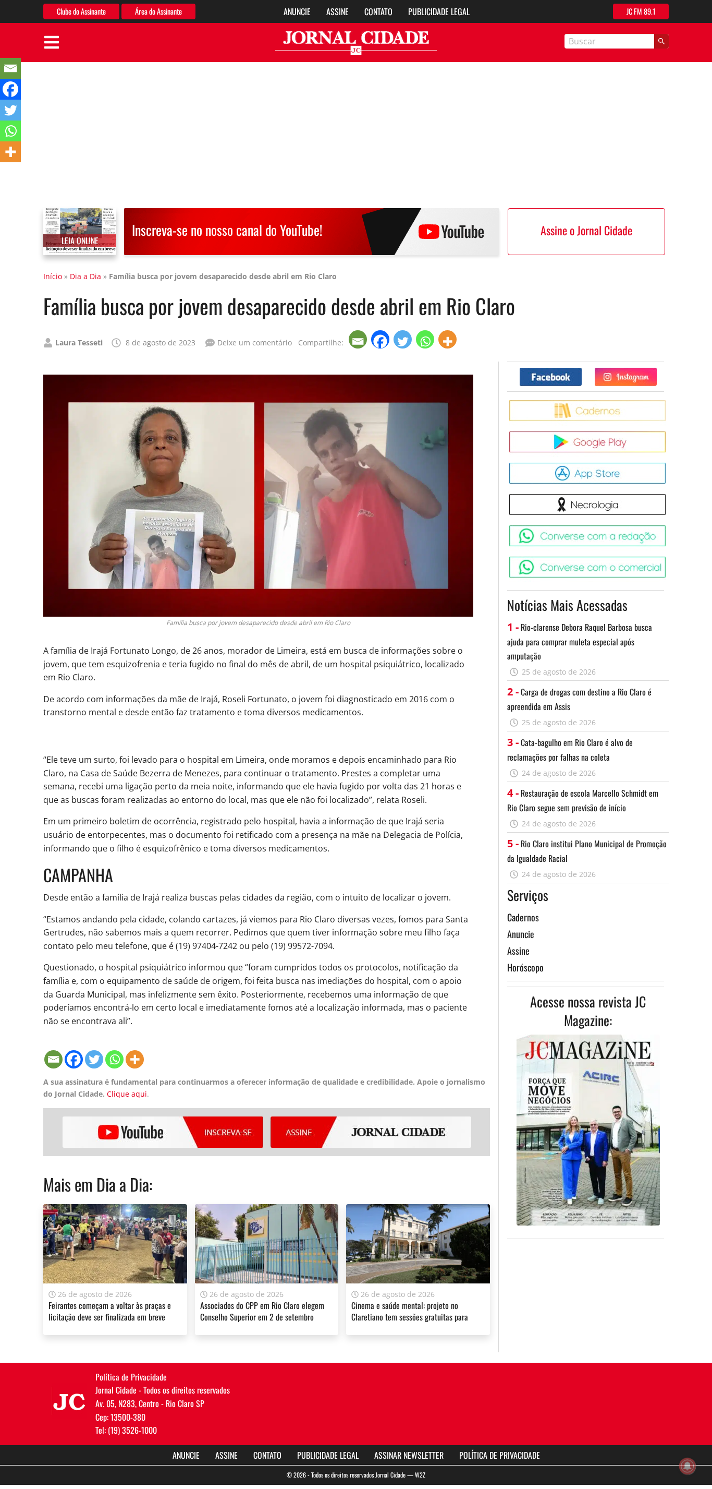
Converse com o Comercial (667, 560)
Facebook (581, 371)
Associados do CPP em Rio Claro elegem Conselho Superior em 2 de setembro (262, 1311)
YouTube (163, 1132)
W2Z (420, 1474)
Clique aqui (127, 1094)
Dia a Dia (85, 276)
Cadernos (523, 917)
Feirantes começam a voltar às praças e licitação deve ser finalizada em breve (109, 1311)
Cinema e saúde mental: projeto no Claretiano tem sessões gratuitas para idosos (409, 1317)
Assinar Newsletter (409, 1455)
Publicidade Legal (439, 11)
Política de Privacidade (499, 1455)
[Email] (359, 339)
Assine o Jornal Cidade (586, 230)
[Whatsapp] (426, 339)
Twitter (656, 371)
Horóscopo (525, 967)
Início (52, 276)
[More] (448, 339)
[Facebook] (381, 339)
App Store (667, 466)
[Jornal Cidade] (356, 43)
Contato (378, 11)
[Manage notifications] (687, 1466)
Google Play (667, 435)
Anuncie (297, 11)
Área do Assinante (158, 11)
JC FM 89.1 (641, 11)
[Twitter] (404, 339)
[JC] (69, 1401)
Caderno (667, 404)
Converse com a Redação (667, 529)
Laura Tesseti (79, 342)
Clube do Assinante (81, 11)
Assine (337, 11)
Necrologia (667, 498)
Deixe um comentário (254, 342)
